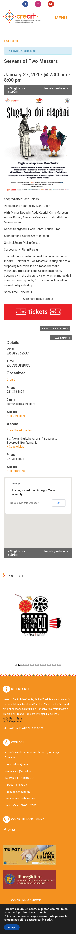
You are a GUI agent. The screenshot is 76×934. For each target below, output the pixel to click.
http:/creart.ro (16, 470)
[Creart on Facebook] (5, 829)
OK (59, 503)
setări (48, 920)
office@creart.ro (22, 764)
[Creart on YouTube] (13, 829)
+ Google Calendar (55, 328)
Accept (12, 927)
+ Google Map (15, 446)
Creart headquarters (20, 430)
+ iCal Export (60, 338)
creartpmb (24, 791)
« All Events (11, 40)
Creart (11, 379)
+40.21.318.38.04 (24, 777)
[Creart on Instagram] (9, 829)
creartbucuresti (26, 798)
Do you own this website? (24, 503)
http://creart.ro (16, 415)
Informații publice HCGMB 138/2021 (24, 728)
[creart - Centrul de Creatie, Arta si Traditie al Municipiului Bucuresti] (20, 16)
